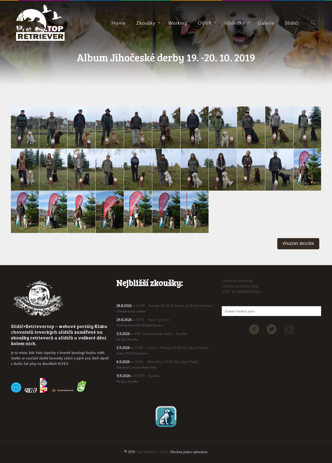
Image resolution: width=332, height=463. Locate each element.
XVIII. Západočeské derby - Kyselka (160, 333)
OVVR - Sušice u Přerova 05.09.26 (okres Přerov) (171, 347)
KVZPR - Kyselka (147, 375)
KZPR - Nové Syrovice (152, 319)
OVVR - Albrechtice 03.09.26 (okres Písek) (166, 361)
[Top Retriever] (40, 23)
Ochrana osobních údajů (240, 286)
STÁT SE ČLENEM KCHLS (241, 291)
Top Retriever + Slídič (152, 451)
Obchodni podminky (237, 280)
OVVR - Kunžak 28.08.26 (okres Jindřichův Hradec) (174, 305)
